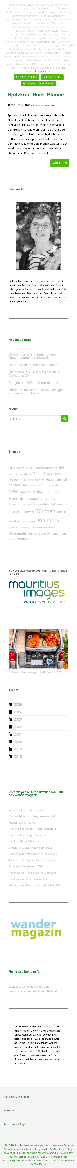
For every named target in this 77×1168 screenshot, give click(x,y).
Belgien (30, 467)
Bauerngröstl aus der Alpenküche (33, 364)
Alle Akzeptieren (26, 77)
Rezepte (16, 498)
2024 (18, 711)
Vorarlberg (15, 521)
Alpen (12, 467)
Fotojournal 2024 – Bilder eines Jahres (37, 382)
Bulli (62, 467)
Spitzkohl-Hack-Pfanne (36, 94)
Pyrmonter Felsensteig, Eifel (25, 866)
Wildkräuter (26, 527)
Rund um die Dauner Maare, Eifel (28, 879)
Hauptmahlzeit (56, 479)
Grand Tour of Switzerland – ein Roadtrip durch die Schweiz (32, 356)
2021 (18, 734)
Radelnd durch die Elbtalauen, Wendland (33, 854)
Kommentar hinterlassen (41, 105)
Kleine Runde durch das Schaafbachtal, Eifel (35, 885)
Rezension (52, 492)
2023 (18, 719)
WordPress (40, 1164)
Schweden (15, 504)
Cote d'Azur (25, 474)
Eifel (58, 473)
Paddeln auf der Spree (22, 822)
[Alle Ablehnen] (72, 45)
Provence (25, 492)
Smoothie (27, 504)
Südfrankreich (57, 504)
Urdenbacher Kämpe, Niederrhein (29, 835)
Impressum (9, 1110)
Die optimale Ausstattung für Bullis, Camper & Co (35, 373)
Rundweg (44, 499)
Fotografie (14, 479)
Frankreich (27, 479)
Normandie (52, 485)
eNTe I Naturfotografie (16, 1124)
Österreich (23, 539)
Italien (25, 485)
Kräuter (34, 485)
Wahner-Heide (29, 521)
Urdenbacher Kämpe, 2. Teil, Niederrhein (33, 828)
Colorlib (60, 1160)
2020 (18, 741)
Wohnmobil (18, 533)
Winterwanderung (44, 527)
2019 (18, 748)
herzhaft (15, 484)
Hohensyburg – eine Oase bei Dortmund (32, 872)
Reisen (39, 491)
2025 (18, 704)
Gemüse (39, 479)
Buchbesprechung (46, 467)
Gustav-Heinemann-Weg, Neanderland (32, 816)
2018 (18, 756)
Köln (41, 485)
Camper (13, 474)
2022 (18, 726)
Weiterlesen (60, 163)
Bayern (20, 467)
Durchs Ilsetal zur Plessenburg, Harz (30, 847)
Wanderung (14, 527)
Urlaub (61, 512)
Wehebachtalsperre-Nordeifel (26, 810)
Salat (53, 499)
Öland (12, 539)
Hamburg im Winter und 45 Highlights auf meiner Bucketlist (36, 391)
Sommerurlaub (41, 504)
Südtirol (14, 512)
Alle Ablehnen (52, 77)
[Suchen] (64, 418)
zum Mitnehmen (52, 533)
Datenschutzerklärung (16, 1096)
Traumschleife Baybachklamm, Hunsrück (33, 860)
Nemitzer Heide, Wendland (24, 841)
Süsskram (27, 512)
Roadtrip (32, 498)
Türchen (45, 511)
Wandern (48, 520)
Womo (32, 534)
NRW (13, 491)
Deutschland (43, 473)
